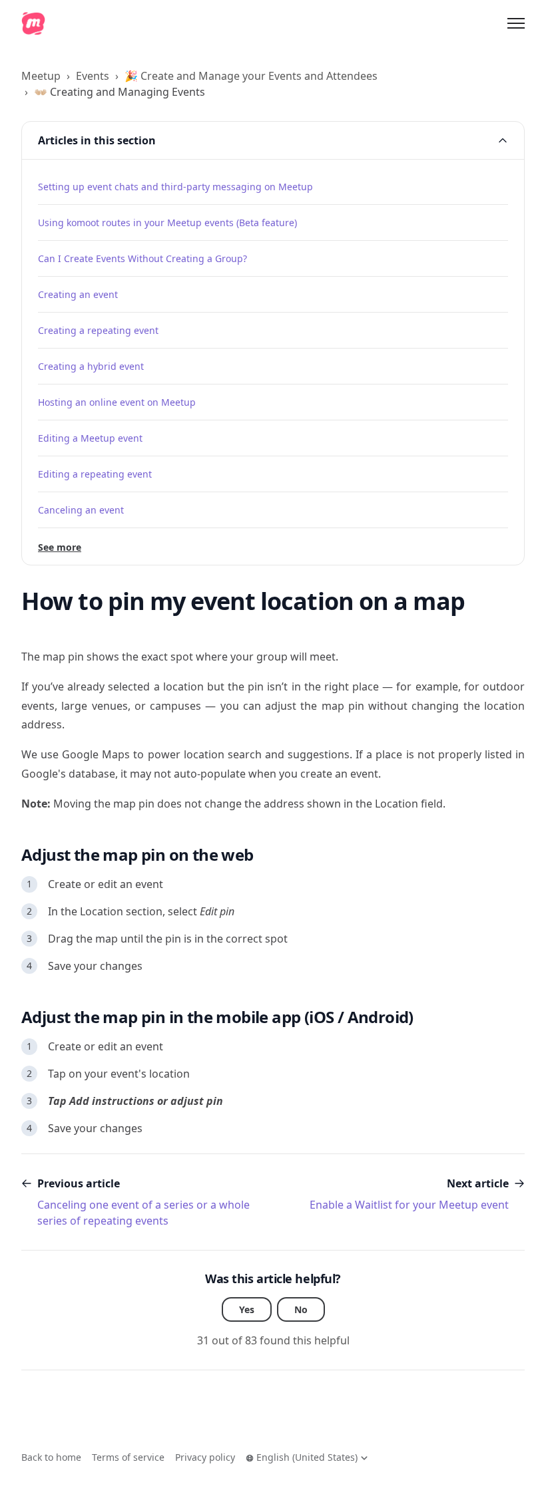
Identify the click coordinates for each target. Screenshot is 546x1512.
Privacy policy (205, 1457)
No (301, 1309)
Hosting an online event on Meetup (117, 402)
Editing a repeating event (95, 474)
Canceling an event (81, 510)
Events (92, 76)
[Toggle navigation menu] (516, 23)
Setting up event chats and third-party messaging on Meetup (175, 186)
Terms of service (128, 1457)
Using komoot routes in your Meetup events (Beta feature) (167, 222)
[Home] (33, 23)
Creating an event (78, 294)
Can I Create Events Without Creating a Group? (142, 258)
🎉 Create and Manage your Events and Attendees (251, 76)
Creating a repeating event (98, 330)
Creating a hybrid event (91, 366)
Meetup (41, 76)
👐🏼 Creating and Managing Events (119, 91)
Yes (246, 1309)
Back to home (51, 1457)
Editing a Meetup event (90, 438)
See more (59, 547)
